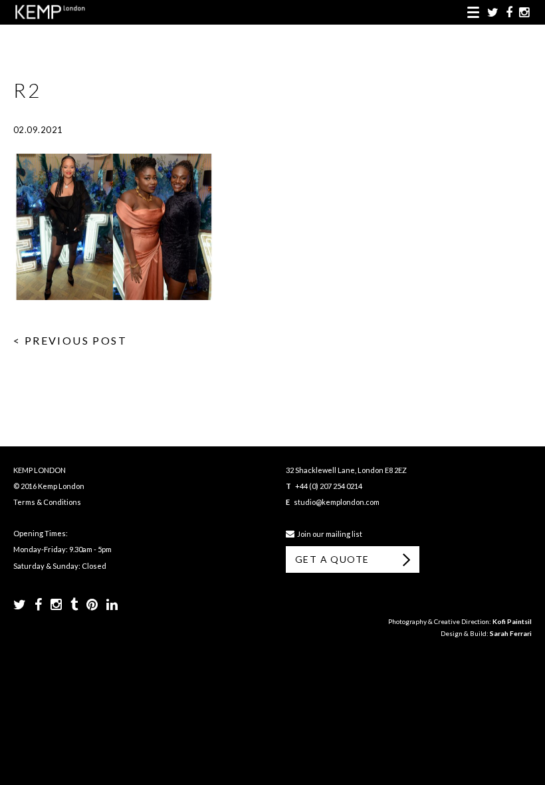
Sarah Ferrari (511, 633)
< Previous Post (70, 340)
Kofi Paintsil (512, 621)
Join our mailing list (328, 534)
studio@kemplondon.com (337, 502)
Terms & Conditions (47, 502)
